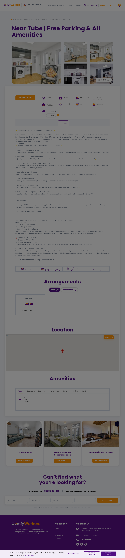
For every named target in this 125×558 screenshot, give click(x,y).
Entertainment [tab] (54, 391)
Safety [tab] (84, 391)
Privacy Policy (29, 555)
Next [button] (25, 13)
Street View (109, 337)
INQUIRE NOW (25, 97)
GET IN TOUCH (107, 500)
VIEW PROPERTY (24, 461)
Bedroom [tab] (41, 391)
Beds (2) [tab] (55, 289)
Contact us (59, 535)
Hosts (71, 5)
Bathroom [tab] (31, 391)
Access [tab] (20, 391)
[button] (58, 115)
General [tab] (66, 391)
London (34, 19)
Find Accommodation (56, 5)
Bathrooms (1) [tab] (69, 289)
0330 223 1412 (51, 491)
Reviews (58, 538)
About (78, 5)
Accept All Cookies (108, 553)
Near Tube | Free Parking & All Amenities (55, 19)
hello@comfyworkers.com (91, 535)
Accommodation (21, 19)
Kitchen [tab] (75, 391)
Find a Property (106, 5)
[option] (33, 6)
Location (58, 532)
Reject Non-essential (92, 553)
